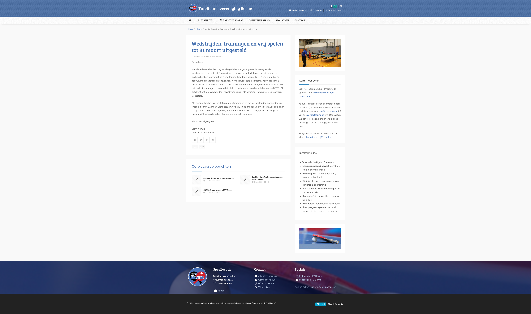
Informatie (205, 20)
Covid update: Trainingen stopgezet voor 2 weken (267, 178)
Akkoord (321, 304)
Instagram (335, 6)
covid (202, 147)
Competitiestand (259, 20)
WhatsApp (317, 10)
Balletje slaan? (232, 20)
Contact (300, 20)
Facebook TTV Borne (310, 279)
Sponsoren (282, 20)
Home (190, 29)
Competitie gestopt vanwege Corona (218, 178)
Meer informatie (335, 304)
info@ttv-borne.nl (298, 10)
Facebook (331, 6)
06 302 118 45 (266, 283)
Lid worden (317, 287)
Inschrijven (330, 287)
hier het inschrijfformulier (318, 137)
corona (195, 147)
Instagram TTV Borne (310, 276)
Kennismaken (302, 287)
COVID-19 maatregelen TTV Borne (217, 190)
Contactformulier (267, 279)
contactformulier (316, 115)
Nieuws (199, 29)
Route (221, 290)
